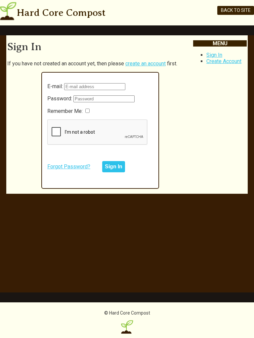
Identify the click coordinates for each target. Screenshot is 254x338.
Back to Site (236, 10)
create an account (145, 63)
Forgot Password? (68, 166)
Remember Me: (65, 111)
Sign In (214, 55)
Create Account (223, 61)
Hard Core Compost (61, 12)
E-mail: (55, 86)
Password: (59, 98)
